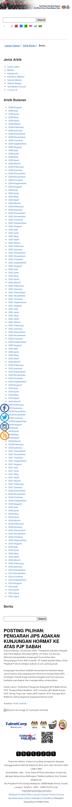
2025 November (16, 137)
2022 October (15, 259)
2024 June (13, 193)
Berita (42, 45)
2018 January (15, 447)
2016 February (16, 523)
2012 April (13, 596)
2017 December (16, 451)
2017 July (13, 467)
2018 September (17, 421)
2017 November (16, 454)
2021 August (15, 305)
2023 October (15, 219)
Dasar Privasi (49, 794)
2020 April (13, 358)
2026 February (16, 127)
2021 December (16, 292)
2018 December (16, 411)
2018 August (15, 424)
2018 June (13, 431)
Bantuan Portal (17, 794)
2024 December (16, 173)
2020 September (17, 342)
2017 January (15, 487)
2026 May (13, 117)
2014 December (16, 570)
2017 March (14, 480)
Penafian (47, 798)
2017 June (13, 470)
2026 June (13, 114)
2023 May (13, 236)
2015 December (16, 530)
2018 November (16, 414)
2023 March (14, 242)
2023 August (15, 226)
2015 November (16, 533)
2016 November (16, 494)
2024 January (15, 209)
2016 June (13, 510)
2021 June (13, 312)
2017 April (13, 477)
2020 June (13, 351)
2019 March (14, 401)
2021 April (13, 318)
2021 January (15, 328)
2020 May (13, 355)
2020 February (16, 365)
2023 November (16, 216)
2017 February (16, 484)
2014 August (15, 583)
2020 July (13, 348)
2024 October (15, 180)
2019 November (16, 375)
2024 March (14, 203)
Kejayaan (12, 73)
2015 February (16, 563)
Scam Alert (13, 66)
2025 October (15, 140)
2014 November (16, 573)
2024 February (16, 206)
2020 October (15, 338)
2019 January (15, 408)
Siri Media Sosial (16, 86)
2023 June (13, 232)
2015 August (15, 543)
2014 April (13, 593)
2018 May (13, 434)
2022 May (13, 275)
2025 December (16, 133)
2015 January (15, 566)
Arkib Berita (29, 45)
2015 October (15, 536)
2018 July (13, 427)
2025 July (13, 150)
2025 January (15, 170)
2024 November (16, 176)
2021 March (14, 322)
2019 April (13, 398)
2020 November (16, 335)
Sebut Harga (14, 83)
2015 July (13, 546)
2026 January (15, 130)
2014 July (13, 586)
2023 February (16, 246)
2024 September (17, 183)
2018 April (13, 437)
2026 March (14, 123)
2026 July (13, 110)
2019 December (16, 371)
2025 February (16, 166)
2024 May (13, 196)
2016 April (13, 517)
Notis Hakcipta (33, 798)
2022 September (17, 262)
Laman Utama (12, 45)
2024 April (13, 199)
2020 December (16, 332)
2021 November (16, 295)
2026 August (15, 107)
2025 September (17, 143)
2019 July (13, 388)
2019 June (13, 391)
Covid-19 (12, 89)
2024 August (15, 186)
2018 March (14, 441)
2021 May (13, 315)
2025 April (13, 160)
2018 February (16, 444)
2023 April (13, 239)
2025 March (14, 163)
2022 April (13, 279)
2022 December (16, 252)
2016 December (16, 490)
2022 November (16, 256)
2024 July (13, 190)
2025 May (13, 156)
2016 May (13, 513)
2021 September (17, 302)
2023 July (13, 229)
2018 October (15, 418)
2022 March (14, 282)
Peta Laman (33, 794)
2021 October (15, 299)
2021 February (16, 325)
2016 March (14, 520)
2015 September (17, 540)
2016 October (15, 497)
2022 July (13, 269)
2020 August (15, 345)
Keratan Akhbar (15, 76)
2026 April (13, 120)
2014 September (17, 579)
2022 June (13, 272)
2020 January (15, 368)
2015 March (14, 560)
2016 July (13, 507)
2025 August (15, 147)
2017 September (17, 460)
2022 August (15, 266)
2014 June (13, 589)
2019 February (16, 404)
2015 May (13, 553)
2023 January (15, 249)
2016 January (15, 527)
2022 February (16, 285)
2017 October (15, 457)
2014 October (15, 576)
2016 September (17, 500)
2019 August (15, 384)
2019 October (15, 378)
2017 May (13, 474)
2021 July (13, 308)
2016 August (15, 503)
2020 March (14, 361)
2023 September (17, 223)
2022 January (15, 289)
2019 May (13, 394)
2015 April (13, 556)
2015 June (13, 550)
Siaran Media (14, 80)
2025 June (13, 153)
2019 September (17, 381)
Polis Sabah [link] (19, 703)
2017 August (15, 464)
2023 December (16, 213)
